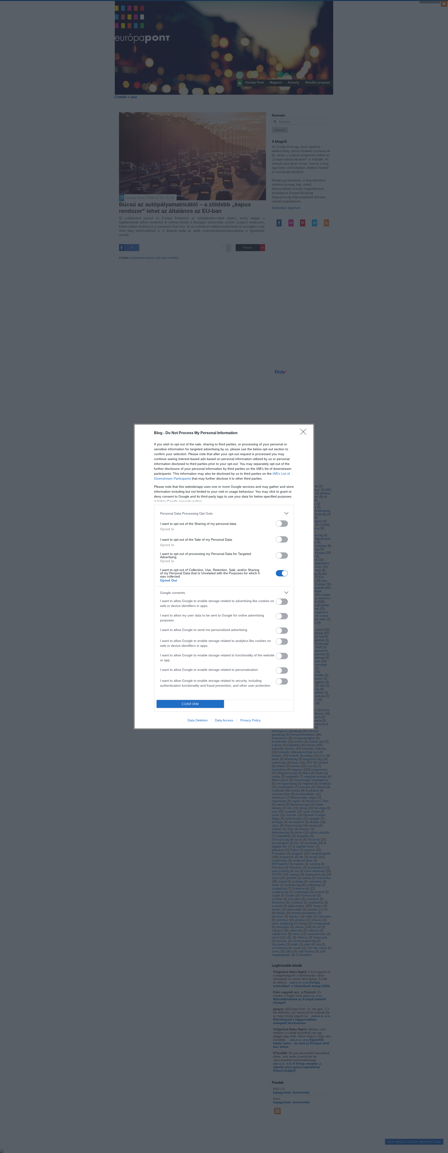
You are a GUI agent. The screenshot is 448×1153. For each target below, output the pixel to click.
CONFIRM (190, 704)
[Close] (304, 433)
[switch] (282, 523)
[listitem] (224, 513)
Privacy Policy (250, 720)
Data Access (224, 720)
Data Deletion (198, 720)
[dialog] (224, 576)
